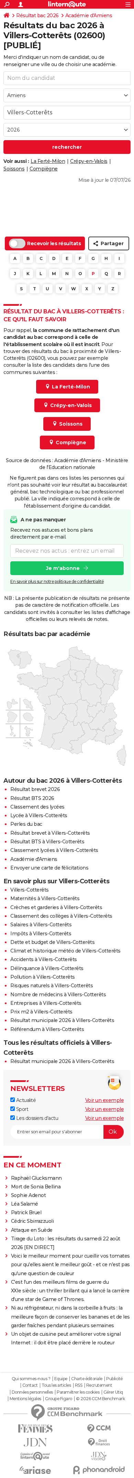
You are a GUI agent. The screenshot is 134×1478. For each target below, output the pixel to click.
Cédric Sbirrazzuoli (32, 1221)
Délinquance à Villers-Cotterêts (46, 968)
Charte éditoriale (86, 1378)
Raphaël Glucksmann (36, 1178)
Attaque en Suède (32, 1230)
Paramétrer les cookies (78, 1392)
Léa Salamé (24, 1204)
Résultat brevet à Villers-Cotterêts (50, 833)
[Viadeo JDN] (99, 1456)
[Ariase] (35, 1470)
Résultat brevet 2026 (35, 789)
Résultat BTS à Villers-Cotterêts (47, 842)
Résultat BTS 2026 (32, 798)
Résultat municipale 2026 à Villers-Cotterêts (62, 1020)
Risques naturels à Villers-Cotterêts (51, 985)
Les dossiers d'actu (36, 1118)
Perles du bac (26, 824)
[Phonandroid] (99, 1470)
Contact (30, 1385)
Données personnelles (32, 1392)
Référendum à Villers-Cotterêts (47, 1029)
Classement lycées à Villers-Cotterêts (54, 850)
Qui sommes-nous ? (31, 1378)
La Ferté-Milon (48, 161)
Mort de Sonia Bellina (36, 1187)
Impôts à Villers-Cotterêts (40, 933)
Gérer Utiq (113, 1392)
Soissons (13, 169)
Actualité (25, 1100)
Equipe (60, 1378)
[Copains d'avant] (35, 1456)
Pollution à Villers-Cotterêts (42, 977)
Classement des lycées (37, 807)
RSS (78, 1385)
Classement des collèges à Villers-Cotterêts (61, 916)
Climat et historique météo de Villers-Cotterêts (65, 951)
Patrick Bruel (26, 1212)
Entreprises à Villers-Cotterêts (45, 1003)
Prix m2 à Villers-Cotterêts (41, 1012)
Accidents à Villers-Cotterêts (43, 959)
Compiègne (44, 169)
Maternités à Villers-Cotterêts (44, 898)
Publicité (114, 1378)
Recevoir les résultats (54, 243)
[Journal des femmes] (35, 1428)
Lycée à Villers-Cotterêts (38, 815)
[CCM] (99, 1428)
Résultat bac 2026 (37, 15)
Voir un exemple (104, 1100)
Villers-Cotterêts (29, 890)
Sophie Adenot (28, 1195)
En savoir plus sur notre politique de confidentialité (57, 581)
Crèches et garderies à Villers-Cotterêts (56, 907)
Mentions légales (25, 1398)
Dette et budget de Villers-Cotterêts (52, 942)
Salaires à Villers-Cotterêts (40, 925)
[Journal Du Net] (35, 1442)
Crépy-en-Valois (89, 161)
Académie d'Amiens (88, 15)
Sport (21, 1109)
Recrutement (99, 1385)
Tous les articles (56, 1385)
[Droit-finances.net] (99, 1442)
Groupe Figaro (58, 1398)
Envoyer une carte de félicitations (49, 868)
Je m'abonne (63, 568)
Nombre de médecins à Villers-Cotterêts (58, 994)
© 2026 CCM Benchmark (100, 1398)
